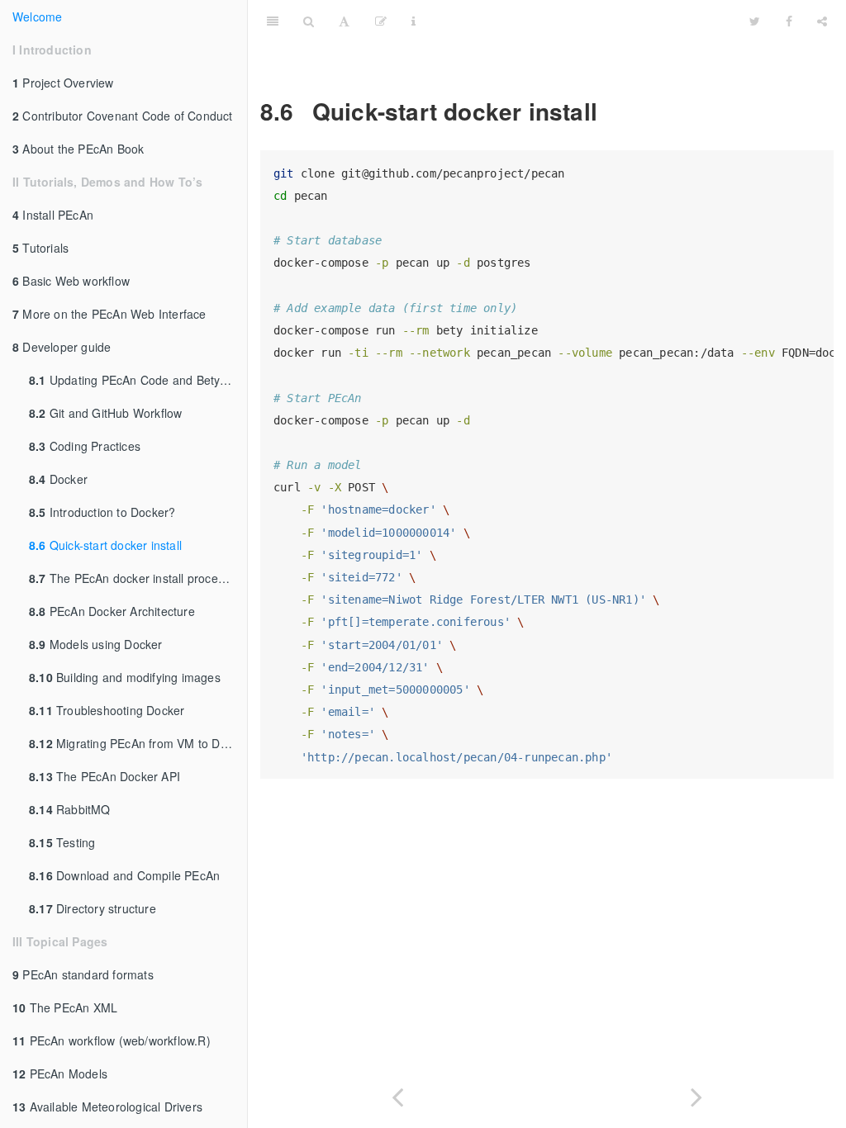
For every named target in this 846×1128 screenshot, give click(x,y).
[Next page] (696, 1093)
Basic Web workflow (71, 281)
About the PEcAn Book (78, 148)
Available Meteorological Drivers (107, 1106)
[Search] (308, 20)
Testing (62, 842)
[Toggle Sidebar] (272, 20)
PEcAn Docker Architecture (112, 611)
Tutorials (40, 247)
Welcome (37, 16)
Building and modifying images (125, 677)
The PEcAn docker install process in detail (138, 578)
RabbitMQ (70, 809)
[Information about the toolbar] (413, 20)
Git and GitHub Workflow (105, 413)
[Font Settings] (344, 20)
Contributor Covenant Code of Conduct (122, 115)
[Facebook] (789, 20)
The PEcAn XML (64, 1007)
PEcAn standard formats (83, 974)
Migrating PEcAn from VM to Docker (138, 743)
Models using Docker (96, 644)
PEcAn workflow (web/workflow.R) (111, 1040)
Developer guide (61, 347)
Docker (58, 479)
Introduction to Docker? (102, 512)
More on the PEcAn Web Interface (109, 314)
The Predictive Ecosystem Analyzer (582, 20)
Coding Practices (84, 446)
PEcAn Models (59, 1073)
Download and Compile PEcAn (124, 875)
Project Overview (63, 82)
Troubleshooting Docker (106, 710)
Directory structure (92, 908)
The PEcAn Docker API (104, 776)
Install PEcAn (52, 214)
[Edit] (381, 20)
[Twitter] (754, 20)
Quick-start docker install (105, 545)
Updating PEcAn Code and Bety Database (138, 380)
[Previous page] (397, 1093)
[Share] (822, 20)
